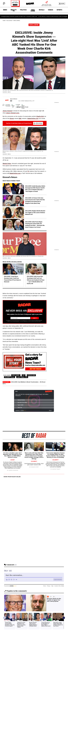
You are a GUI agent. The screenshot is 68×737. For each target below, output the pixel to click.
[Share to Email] (23, 105)
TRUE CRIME (33, 10)
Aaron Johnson (13, 98)
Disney (12, 118)
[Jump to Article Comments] (3, 105)
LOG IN (62, 3)
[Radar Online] (30, 3)
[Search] (4, 4)
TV (28, 171)
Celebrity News (9, 377)
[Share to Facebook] (8, 105)
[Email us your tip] (15, 6)
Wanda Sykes (7, 163)
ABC (20, 118)
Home (4, 20)
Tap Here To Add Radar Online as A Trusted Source (19, 123)
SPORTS (59, 10)
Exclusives (9, 20)
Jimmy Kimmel (16, 20)
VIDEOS (50, 10)
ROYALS (41, 10)
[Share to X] (13, 105)
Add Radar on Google (23, 106)
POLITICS (23, 10)
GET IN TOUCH (35, 369)
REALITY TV (14, 10)
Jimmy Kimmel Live (22, 377)
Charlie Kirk (40, 116)
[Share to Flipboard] (18, 105)
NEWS (5, 10)
